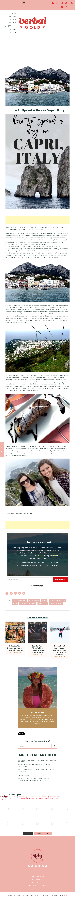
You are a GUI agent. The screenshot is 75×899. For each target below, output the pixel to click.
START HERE (12, 16)
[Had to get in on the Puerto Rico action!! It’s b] (37, 809)
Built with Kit (37, 585)
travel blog (43, 603)
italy (15, 603)
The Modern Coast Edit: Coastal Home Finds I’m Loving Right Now (37, 761)
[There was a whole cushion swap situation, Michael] (8, 809)
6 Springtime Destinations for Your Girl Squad (15, 648)
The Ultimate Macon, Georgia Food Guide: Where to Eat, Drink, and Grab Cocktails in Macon (36, 779)
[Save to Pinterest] (15, 593)
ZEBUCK (67, 895)
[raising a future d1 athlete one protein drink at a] (23, 824)
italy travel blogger (27, 603)
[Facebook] (53, 3)
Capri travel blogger (57, 600)
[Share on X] (11, 593)
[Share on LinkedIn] (19, 593)
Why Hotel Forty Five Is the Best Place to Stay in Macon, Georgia (35, 774)
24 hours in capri (20, 600)
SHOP (12, 32)
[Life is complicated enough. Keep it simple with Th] (67, 824)
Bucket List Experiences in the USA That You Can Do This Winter (60, 650)
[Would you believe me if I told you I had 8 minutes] (52, 824)
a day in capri (34, 600)
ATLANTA (13, 29)
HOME (14, 13)
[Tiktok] (66, 7)
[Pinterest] (57, 3)
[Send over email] (23, 593)
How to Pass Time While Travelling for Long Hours (37, 649)
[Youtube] (62, 7)
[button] (24, 2)
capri (44, 600)
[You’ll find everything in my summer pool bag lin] (23, 809)
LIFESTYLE (11, 19)
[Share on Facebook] (6, 593)
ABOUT (21, 733)
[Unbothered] (8, 824)
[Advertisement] (37, 49)
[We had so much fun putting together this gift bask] (67, 809)
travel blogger (56, 603)
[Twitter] (66, 3)
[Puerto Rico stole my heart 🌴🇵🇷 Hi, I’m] (52, 809)
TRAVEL (11, 22)
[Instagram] (62, 3)
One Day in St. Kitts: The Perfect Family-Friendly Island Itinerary (34, 765)
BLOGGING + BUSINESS (8, 26)
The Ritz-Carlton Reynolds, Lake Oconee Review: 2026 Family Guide (36, 770)
